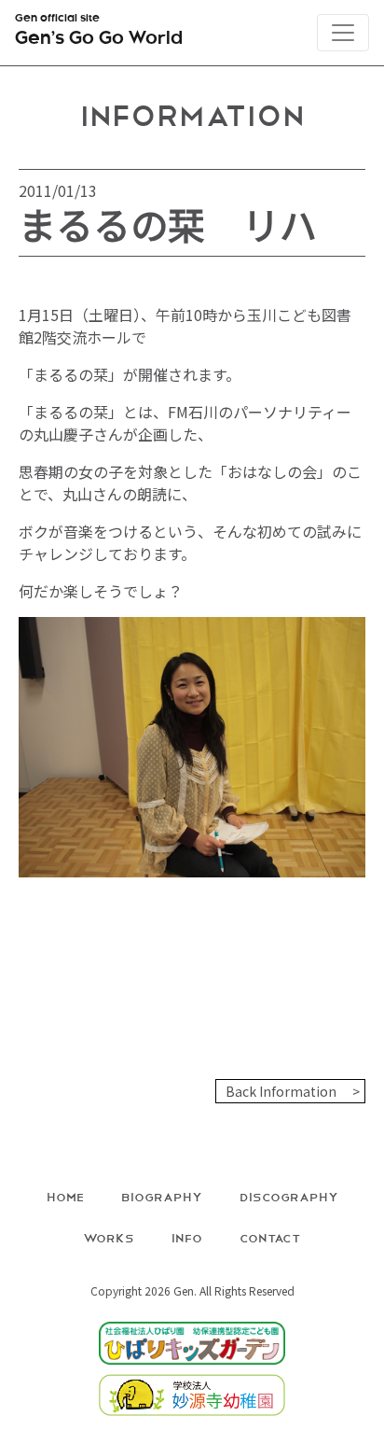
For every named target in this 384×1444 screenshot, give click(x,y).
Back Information (281, 1091)
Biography (161, 1196)
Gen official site (99, 31)
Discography (289, 1196)
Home (65, 1196)
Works (108, 1237)
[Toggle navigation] (343, 32)
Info (186, 1237)
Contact (270, 1237)
